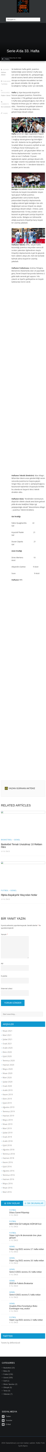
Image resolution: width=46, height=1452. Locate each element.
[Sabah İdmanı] (23, 6)
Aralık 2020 (8, 1048)
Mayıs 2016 (8, 1183)
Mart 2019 (7, 1128)
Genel (8, 95)
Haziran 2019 (8, 1115)
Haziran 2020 (8, 1065)
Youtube (9, 1420)
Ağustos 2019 (8, 1107)
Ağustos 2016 (8, 1170)
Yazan (21, 788)
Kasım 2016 (8, 1162)
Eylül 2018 (7, 1145)
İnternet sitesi (6, 988)
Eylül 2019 (7, 1103)
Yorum (4, 934)
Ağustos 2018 (8, 1149)
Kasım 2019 (8, 1094)
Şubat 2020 (7, 1081)
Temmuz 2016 (9, 1175)
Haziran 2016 (8, 1179)
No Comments (6, 107)
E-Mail (8, 1424)
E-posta (4, 976)
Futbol (3, 95)
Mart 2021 (7, 1035)
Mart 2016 (7, 1192)
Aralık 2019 (8, 1090)
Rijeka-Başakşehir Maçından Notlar (19, 895)
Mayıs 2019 (8, 1120)
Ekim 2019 (7, 1098)
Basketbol (6, 840)
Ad (2, 963)
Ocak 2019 (7, 1137)
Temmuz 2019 (9, 1111)
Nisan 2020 (7, 1073)
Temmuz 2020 (9, 1060)
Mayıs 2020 (8, 1069)
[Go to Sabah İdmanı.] (2, 59)
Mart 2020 (7, 1077)
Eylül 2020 (7, 1056)
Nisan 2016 (7, 1187)
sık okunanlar (35, 1203)
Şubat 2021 (7, 1039)
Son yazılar (13, 1203)
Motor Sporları (9, 1384)
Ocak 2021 (7, 1043)
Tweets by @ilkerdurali (10, 1342)
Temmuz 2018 (9, 1154)
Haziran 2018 (8, 1158)
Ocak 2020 (7, 1086)
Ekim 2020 (7, 1052)
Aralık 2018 (8, 1141)
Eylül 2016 (7, 1166)
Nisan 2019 (7, 1124)
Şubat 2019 (7, 1132)
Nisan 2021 (7, 1031)
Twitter (8, 1416)
